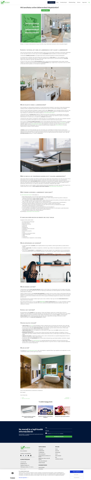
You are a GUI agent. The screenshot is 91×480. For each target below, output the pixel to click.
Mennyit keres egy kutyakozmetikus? (62, 416)
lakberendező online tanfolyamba (33, 211)
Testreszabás (76, 474)
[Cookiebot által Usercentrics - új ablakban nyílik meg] (12, 478)
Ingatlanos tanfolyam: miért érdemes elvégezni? (45, 417)
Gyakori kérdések (41, 467)
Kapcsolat (84, 2)
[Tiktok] (25, 455)
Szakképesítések (41, 450)
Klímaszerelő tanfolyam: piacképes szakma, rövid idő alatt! (28, 417)
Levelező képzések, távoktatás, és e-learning (45, 456)
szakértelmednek (36, 340)
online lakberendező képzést (49, 112)
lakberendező (42, 301)
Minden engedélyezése (76, 471)
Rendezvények (63, 2)
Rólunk (78, 2)
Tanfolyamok (51, 2)
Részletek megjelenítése (23, 477)
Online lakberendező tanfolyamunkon (55, 186)
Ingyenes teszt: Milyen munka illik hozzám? (44, 459)
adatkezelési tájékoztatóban (56, 433)
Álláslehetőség (72, 2)
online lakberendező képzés (37, 123)
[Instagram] (23, 455)
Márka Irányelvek (58, 455)
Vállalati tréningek (42, 462)
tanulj (32, 325)
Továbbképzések (41, 452)
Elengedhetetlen (76, 477)
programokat (63, 122)
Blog (57, 2)
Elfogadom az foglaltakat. (55, 433)
